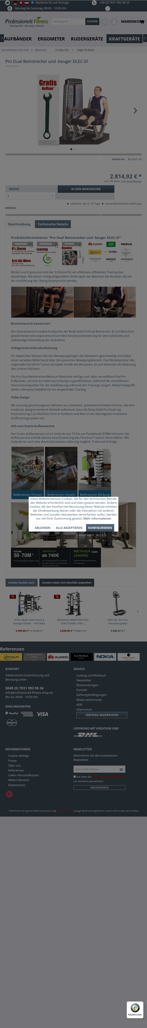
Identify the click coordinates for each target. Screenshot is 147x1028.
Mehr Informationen (97, 518)
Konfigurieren (100, 528)
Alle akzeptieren (69, 528)
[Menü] (141, 1003)
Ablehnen (42, 528)
